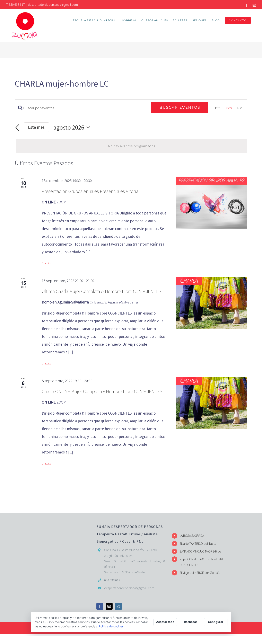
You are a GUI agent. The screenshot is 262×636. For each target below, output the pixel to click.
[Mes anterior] (17, 127)
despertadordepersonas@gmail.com (53, 4)
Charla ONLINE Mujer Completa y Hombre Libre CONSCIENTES (102, 391)
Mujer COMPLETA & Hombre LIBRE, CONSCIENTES (202, 562)
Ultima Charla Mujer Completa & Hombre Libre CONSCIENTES (101, 291)
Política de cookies (111, 626)
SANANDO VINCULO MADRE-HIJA (200, 551)
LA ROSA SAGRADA (192, 535)
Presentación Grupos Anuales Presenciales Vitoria (90, 191)
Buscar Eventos (179, 107)
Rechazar (190, 622)
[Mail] (109, 606)
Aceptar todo (165, 622)
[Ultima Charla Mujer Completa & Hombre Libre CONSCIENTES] (211, 303)
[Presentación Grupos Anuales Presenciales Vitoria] (211, 203)
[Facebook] (99, 606)
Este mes (36, 127)
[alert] (131, 146)
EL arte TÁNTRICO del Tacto (198, 543)
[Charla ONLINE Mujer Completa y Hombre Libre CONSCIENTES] (211, 403)
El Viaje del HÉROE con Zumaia (200, 573)
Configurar (215, 622)
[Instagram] (118, 606)
